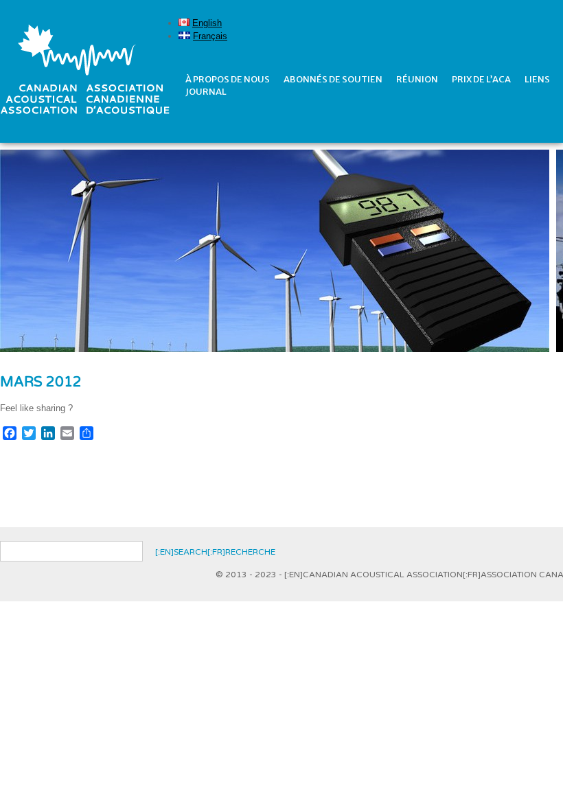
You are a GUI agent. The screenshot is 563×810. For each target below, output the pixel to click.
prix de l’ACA (481, 79)
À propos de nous (227, 79)
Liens (537, 79)
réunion (417, 79)
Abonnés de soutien (333, 79)
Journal (206, 91)
